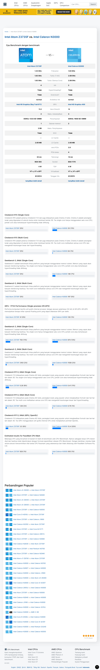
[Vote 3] (88, 636)
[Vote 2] (86, 636)
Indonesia (86, 667)
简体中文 (29, 667)
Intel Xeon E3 (33, 657)
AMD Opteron (56, 652)
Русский (79, 667)
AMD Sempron (56, 659)
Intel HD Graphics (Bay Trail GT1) (29, 104)
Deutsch (43, 667)
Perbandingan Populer (59, 662)
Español (49, 667)
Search (93, 4)
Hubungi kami (80, 655)
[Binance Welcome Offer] (6, 12)
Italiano (61, 667)
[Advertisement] (50, 21)
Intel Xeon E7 (33, 662)
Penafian (78, 659)
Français (55, 667)
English (13, 667)
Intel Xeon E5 (33, 659)
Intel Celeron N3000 (47, 37)
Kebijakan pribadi (81, 657)
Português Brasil (70, 667)
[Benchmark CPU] (5, 4)
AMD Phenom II (57, 655)
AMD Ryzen (55, 657)
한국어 (24, 667)
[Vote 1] (84, 636)
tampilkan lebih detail (33, 181)
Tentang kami (80, 652)
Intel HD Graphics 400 (76, 104)
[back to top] (97, 667)
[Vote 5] (93, 636)
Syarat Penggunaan (82, 662)
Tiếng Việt (36, 667)
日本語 (19, 667)
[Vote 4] (91, 636)
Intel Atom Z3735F (17, 37)
